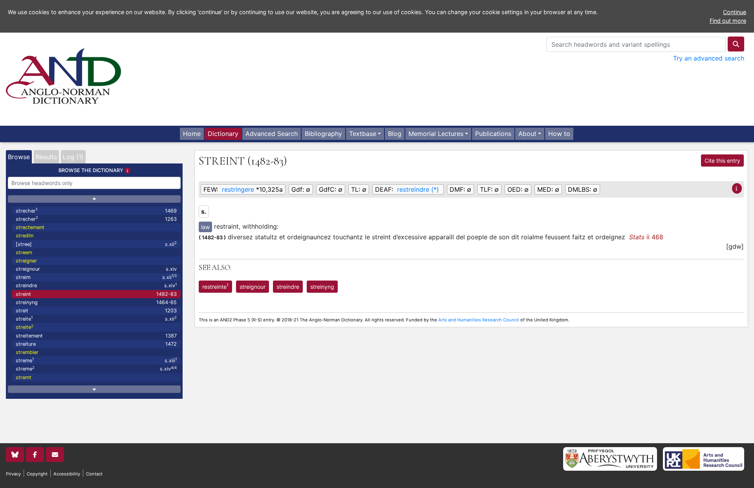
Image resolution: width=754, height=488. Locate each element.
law (205, 227)
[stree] (96, 243)
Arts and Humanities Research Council (478, 320)
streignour (96, 269)
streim (96, 276)
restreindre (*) (418, 189)
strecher (96, 210)
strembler (27, 352)
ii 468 (646, 237)
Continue (734, 12)
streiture (96, 344)
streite (96, 318)
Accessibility (66, 474)
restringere (238, 189)
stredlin (24, 235)
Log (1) (73, 157)
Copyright (37, 474)
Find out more (728, 20)
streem (24, 252)
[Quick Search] (736, 44)
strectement (30, 227)
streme (96, 360)
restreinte (215, 286)
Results (46, 157)
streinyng (96, 302)
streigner (26, 261)
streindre (96, 285)
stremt (23, 377)
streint (96, 294)
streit (96, 311)
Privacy (13, 474)
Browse (19, 157)
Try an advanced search (708, 58)
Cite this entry (722, 160)
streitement (96, 336)
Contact (94, 474)
